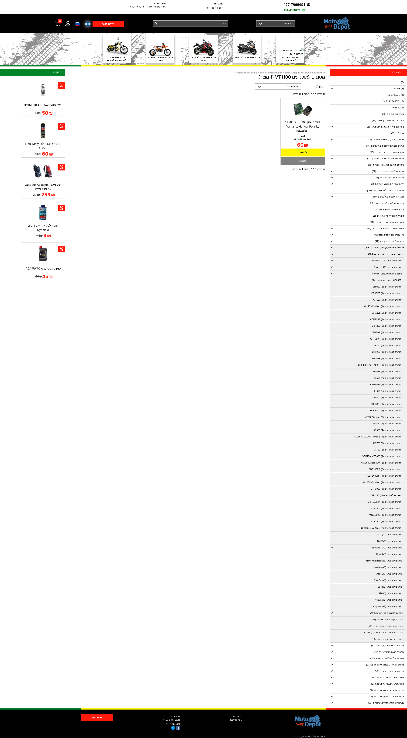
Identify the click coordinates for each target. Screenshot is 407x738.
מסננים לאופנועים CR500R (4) (386, 371)
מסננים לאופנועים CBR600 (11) (386, 404)
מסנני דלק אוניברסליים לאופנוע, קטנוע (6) (383, 632)
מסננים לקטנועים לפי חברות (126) (386, 613)
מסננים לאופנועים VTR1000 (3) (386, 489)
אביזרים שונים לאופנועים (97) (390, 209)
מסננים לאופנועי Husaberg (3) (387, 567)
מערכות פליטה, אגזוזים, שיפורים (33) (386, 703)
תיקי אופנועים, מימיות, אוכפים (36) (387, 152)
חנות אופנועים (319, 73)
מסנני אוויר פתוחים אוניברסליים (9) (386, 626)
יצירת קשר (108, 24)
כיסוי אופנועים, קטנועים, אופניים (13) (386, 165)
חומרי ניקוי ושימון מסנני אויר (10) (387, 639)
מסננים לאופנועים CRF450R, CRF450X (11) (379, 365)
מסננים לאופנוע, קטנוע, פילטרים (298, 73)
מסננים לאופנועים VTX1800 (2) (386, 521)
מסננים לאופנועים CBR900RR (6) (385, 469)
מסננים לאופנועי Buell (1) (390, 587)
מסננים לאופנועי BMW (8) (389, 541)
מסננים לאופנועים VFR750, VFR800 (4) (381, 456)
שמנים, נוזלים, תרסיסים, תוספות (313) (385, 139)
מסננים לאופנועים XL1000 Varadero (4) (382, 482)
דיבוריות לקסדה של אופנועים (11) (388, 216)
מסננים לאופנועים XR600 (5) (387, 391)
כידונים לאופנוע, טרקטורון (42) (389, 241)
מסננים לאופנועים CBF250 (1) (386, 352)
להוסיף (303, 152)
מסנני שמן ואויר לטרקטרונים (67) (387, 619)
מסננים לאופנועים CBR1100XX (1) (384, 502)
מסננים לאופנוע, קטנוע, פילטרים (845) (384, 247)
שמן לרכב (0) (397, 133)
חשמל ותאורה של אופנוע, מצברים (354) (385, 228)
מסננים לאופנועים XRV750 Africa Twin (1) (381, 462)
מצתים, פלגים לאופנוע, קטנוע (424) (386, 658)
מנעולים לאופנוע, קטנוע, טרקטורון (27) (385, 158)
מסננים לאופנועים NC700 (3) (387, 443)
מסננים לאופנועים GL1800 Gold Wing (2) (381, 528)
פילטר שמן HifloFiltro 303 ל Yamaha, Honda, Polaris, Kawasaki (303, 126)
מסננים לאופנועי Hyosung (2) (388, 600)
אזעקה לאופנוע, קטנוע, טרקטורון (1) (387, 690)
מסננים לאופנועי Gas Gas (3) (388, 580)
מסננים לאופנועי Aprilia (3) (389, 573)
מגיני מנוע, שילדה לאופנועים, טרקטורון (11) (383, 190)
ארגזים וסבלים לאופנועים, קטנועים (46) (385, 146)
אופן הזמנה (236, 720)
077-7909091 (294, 4)
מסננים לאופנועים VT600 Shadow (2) (383, 417)
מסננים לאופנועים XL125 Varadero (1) (382, 306)
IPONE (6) (398, 88)
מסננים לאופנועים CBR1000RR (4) (384, 476)
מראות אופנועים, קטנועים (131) (388, 177)
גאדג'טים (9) (398, 107)
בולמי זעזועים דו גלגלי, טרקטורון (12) (386, 696)
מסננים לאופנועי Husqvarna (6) (387, 606)
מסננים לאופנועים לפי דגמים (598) (385, 254)
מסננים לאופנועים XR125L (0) (386, 313)
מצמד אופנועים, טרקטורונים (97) (388, 677)
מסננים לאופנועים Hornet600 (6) (385, 410)
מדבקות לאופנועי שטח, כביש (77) (388, 171)
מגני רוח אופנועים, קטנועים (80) (388, 196)
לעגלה (302, 160)
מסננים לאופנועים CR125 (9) (387, 299)
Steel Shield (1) (396, 95)
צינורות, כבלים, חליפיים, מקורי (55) (387, 203)
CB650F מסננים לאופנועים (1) (386, 280)
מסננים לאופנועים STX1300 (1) (386, 508)
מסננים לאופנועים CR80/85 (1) (386, 293)
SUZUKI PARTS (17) (393, 101)
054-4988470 (291, 10)
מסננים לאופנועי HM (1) (390, 593)
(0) (402, 82)
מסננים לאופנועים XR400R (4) (386, 358)
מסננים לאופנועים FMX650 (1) (386, 423)
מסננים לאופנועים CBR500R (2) (385, 384)
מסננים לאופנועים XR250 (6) (387, 345)
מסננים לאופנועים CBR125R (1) (385, 319)
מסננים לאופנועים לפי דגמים (271, 73)
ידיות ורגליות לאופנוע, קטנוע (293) (387, 184)
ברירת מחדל (293, 86)
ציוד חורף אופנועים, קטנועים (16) (388, 120)
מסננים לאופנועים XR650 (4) (387, 430)
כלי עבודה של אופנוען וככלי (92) (389, 235)
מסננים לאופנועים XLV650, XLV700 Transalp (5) (377, 436)
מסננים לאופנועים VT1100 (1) (386, 495)
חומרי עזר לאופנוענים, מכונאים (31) (387, 222)
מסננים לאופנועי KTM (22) (389, 534)
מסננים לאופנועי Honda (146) (387, 273)
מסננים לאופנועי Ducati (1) (389, 554)
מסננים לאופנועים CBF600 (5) (386, 397)
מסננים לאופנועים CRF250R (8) (385, 339)
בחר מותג (288, 23)
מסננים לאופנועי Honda (247, 73)
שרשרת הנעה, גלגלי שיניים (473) (388, 652)
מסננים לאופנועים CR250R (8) (386, 332)
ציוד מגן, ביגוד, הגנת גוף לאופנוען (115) (385, 126)
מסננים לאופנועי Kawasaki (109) (386, 260)
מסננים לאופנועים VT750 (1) (387, 449)
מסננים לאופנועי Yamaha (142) (387, 547)
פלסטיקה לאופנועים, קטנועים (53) (387, 645)
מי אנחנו (237, 716)
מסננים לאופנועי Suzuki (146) (387, 267)
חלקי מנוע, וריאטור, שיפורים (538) (387, 684)
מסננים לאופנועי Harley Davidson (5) (384, 560)
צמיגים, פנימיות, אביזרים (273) (389, 671)
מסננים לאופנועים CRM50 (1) (387, 286)
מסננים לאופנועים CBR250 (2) (386, 326)
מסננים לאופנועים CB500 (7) (387, 378)
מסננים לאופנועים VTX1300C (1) (385, 515)
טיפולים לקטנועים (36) (393, 114)
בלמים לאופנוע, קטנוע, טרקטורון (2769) (385, 664)
